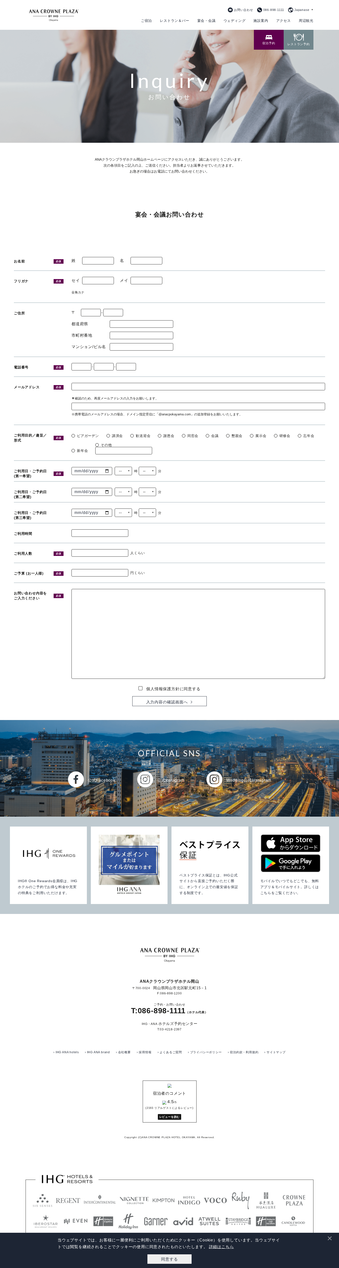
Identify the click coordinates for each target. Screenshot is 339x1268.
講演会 (117, 435)
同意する (169, 1259)
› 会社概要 (123, 1052)
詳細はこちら (221, 1247)
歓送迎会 (143, 435)
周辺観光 (306, 20)
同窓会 (192, 435)
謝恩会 (168, 435)
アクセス (283, 20)
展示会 (260, 435)
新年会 (82, 450)
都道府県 (79, 324)
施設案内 (260, 20)
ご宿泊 (146, 20)
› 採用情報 (144, 1052)
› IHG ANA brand (97, 1052)
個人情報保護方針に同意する (173, 689)
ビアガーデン (88, 435)
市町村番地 (81, 335)
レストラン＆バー (174, 20)
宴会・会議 (206, 20)
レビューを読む (169, 1116)
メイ (124, 281)
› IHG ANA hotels (66, 1052)
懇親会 (237, 435)
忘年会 (308, 435)
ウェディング (235, 20)
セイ (75, 281)
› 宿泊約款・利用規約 (243, 1052)
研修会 (284, 435)
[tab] (269, 40)
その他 (106, 445)
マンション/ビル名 (88, 347)
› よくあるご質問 (170, 1052)
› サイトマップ (274, 1052)
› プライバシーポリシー (205, 1052)
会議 (215, 435)
